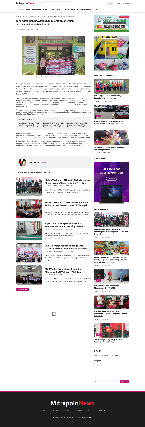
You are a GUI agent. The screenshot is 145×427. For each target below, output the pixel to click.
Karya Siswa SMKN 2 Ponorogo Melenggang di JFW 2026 (106, 287)
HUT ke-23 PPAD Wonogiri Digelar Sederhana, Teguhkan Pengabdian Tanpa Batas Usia (110, 313)
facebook (44, 410)
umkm (25, 16)
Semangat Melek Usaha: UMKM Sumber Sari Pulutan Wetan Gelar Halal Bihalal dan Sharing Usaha (53, 125)
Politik (45, 9)
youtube (102, 410)
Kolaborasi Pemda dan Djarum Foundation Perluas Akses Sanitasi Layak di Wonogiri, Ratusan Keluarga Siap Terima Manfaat (66, 204)
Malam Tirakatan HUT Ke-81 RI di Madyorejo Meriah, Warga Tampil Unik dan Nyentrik (67, 181)
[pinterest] (121, 9)
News (28, 9)
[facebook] (111, 9)
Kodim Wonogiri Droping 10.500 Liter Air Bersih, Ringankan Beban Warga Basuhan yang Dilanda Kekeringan (110, 259)
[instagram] (124, 9)
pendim (99, 252)
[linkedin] (34, 151)
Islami (59, 9)
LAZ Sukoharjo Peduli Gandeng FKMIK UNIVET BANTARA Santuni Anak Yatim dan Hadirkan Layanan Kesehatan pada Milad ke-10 (67, 247)
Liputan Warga (85, 9)
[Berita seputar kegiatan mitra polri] (25, 5)
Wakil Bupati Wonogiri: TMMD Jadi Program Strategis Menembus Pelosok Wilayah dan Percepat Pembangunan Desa (29, 125)
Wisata (66, 9)
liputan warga (58, 186)
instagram (90, 410)
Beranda (18, 16)
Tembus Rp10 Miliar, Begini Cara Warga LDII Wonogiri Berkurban (109, 148)
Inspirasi (74, 9)
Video (95, 9)
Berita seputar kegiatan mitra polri (79, 417)
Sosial (52, 9)
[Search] (70, 3)
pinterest (78, 410)
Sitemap (126, 3)
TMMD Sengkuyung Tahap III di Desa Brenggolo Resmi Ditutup (108, 341)
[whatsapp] (118, 9)
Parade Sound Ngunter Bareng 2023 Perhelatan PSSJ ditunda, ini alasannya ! (110, 122)
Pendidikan (36, 9)
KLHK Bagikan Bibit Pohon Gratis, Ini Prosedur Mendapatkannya (108, 97)
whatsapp (66, 410)
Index (118, 3)
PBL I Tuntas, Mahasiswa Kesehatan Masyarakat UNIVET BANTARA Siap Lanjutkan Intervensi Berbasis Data (63, 270)
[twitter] (115, 9)
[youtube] (127, 9)
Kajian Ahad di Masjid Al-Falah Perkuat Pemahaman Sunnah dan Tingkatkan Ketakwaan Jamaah (64, 225)
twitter (55, 410)
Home (21, 9)
